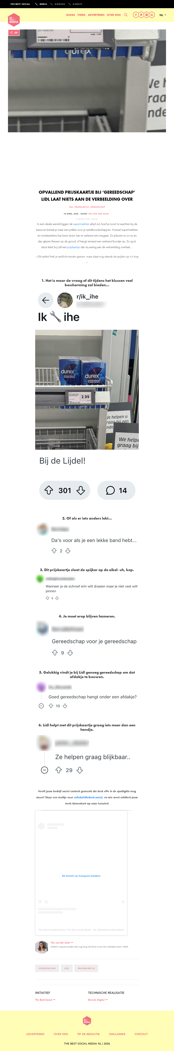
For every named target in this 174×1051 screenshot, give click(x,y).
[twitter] (141, 15)
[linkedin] (152, 15)
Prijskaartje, (82, 207)
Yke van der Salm (98, 213)
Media (43, 4)
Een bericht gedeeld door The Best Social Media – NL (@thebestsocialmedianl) (81, 929)
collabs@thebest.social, (88, 797)
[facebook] (136, 15)
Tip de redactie (88, 1034)
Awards (60, 4)
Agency (77, 4)
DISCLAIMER (117, 1034)
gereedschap (97, 207)
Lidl (66, 968)
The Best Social (44, 999)
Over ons (114, 15)
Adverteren (96, 15)
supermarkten (81, 224)
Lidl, (71, 207)
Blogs (70, 15)
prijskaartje (73, 247)
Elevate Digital (96, 999)
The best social (20, 4)
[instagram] (147, 15)
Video (81, 15)
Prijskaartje (86, 968)
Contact (141, 1034)
